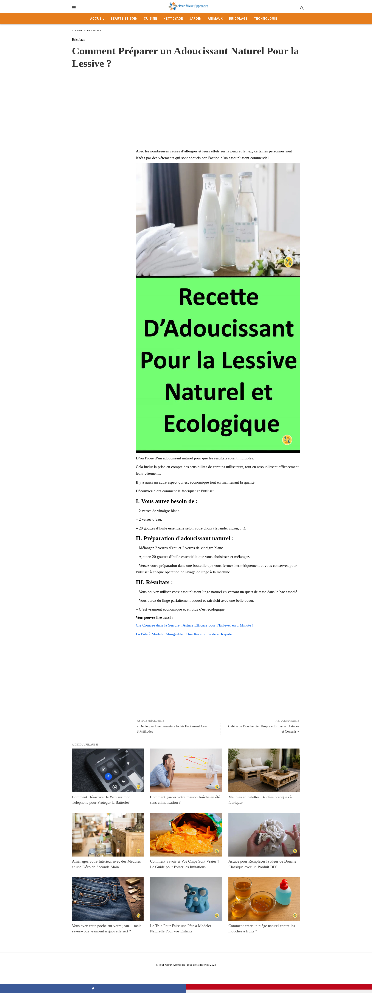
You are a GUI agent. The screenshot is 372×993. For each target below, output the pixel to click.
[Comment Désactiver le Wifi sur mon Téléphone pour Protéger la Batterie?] (108, 770)
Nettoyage (173, 18)
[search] (301, 8)
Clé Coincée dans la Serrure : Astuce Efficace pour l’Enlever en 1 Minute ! (194, 625)
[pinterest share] (279, 987)
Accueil (97, 18)
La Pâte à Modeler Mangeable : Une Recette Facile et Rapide (184, 634)
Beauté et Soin (124, 18)
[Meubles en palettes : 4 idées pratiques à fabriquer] (264, 770)
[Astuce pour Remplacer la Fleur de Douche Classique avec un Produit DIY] (264, 835)
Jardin (195, 18)
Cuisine (150, 18)
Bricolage (238, 18)
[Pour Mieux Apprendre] (188, 6)
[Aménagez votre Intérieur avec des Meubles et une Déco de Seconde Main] (108, 835)
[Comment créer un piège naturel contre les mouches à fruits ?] (264, 899)
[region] (186, 104)
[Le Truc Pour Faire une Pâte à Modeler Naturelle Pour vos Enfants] (186, 899)
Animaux (215, 18)
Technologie (265, 18)
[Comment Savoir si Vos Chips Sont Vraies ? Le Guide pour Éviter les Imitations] (186, 835)
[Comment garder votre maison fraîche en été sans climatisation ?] (186, 770)
